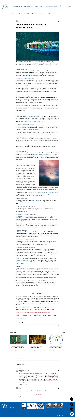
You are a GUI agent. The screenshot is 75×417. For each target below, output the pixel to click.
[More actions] (58, 21)
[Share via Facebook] (16, 322)
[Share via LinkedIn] (22, 322)
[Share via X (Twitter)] (19, 322)
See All (63, 332)
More (54, 13)
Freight (48, 13)
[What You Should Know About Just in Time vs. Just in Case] (18, 339)
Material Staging (25, 13)
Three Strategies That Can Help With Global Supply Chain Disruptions (55, 346)
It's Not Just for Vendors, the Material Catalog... (36, 346)
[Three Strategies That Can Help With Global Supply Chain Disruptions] (56, 339)
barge (55, 315)
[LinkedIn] (71, 409)
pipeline (44, 315)
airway (35, 315)
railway (40, 315)
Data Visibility (42, 13)
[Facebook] (71, 399)
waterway (50, 315)
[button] (17, 6)
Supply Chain (34, 13)
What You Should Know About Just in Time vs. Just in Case (18, 346)
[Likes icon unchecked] (19, 384)
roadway (30, 315)
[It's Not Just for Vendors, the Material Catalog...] (37, 339)
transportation (24, 315)
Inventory (18, 13)
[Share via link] (25, 322)
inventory (18, 315)
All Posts (12, 13)
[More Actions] (58, 371)
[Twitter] (71, 404)
